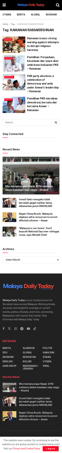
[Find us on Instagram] (15, 329)
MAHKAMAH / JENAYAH (30, 367)
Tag (12, 24)
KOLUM (27, 361)
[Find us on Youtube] (28, 329)
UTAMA (7, 14)
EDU (5, 352)
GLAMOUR (29, 348)
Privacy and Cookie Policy (26, 448)
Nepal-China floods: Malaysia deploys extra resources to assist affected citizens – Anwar (38, 217)
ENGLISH (9, 77)
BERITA (21, 14)
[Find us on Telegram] (21, 329)
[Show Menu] (4, 5)
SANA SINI (48, 352)
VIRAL (46, 366)
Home (5, 24)
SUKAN (47, 357)
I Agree (50, 448)
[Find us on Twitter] (9, 329)
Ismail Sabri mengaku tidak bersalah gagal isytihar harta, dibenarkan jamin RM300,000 (35, 202)
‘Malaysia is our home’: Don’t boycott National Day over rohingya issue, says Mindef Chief (39, 231)
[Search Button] (57, 5)
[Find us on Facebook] (3, 329)
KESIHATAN (29, 357)
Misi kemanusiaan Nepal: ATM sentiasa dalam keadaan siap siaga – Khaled (29, 188)
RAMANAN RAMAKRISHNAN (30, 24)
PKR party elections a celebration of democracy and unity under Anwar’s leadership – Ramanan (43, 83)
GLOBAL (35, 14)
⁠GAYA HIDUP (10, 366)
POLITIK (8, 58)
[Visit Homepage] (31, 5)
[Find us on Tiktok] (34, 329)
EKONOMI (51, 14)
